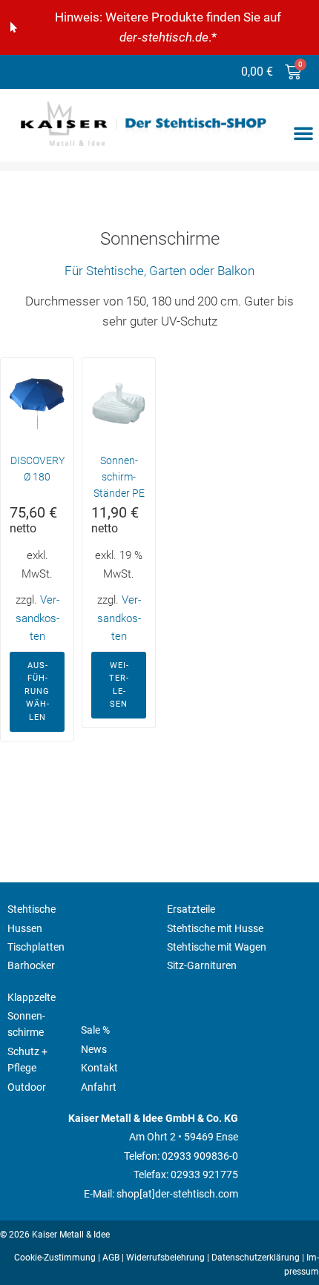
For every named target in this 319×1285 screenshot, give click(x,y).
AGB (110, 1257)
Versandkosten (37, 618)
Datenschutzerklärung (255, 1257)
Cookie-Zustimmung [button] (55, 1257)
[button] (303, 132)
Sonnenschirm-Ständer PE (119, 477)
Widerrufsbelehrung (165, 1257)
